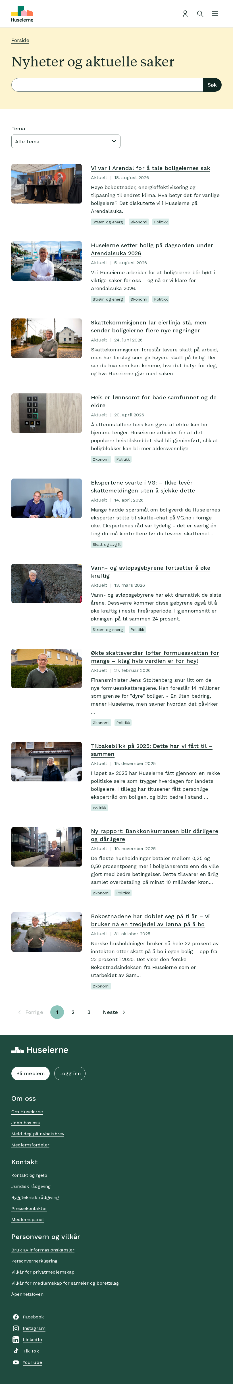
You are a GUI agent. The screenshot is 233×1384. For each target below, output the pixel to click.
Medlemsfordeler (30, 1145)
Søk (212, 85)
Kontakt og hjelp (29, 1175)
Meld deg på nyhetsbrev (37, 1133)
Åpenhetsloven (27, 1294)
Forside (20, 40)
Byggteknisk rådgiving (35, 1197)
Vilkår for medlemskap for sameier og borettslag (65, 1283)
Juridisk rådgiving (31, 1186)
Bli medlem (30, 1073)
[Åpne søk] (200, 13)
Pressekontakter (29, 1208)
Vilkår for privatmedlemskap (42, 1272)
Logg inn (70, 1073)
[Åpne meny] (215, 13)
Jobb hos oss (25, 1122)
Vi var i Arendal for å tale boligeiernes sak (150, 168)
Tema (18, 128)
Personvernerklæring (34, 1261)
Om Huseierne (27, 1111)
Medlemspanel (27, 1219)
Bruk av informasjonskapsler (42, 1250)
